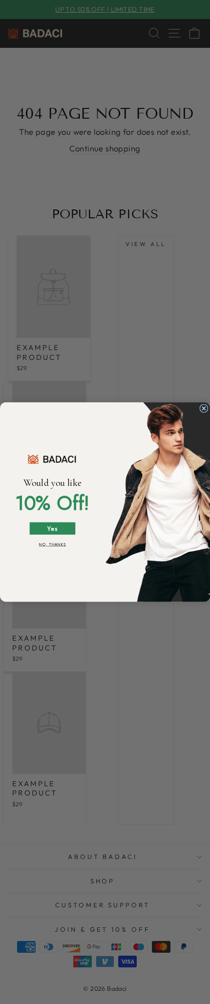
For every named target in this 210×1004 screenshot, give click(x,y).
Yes (52, 528)
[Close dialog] (204, 408)
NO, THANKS (52, 544)
